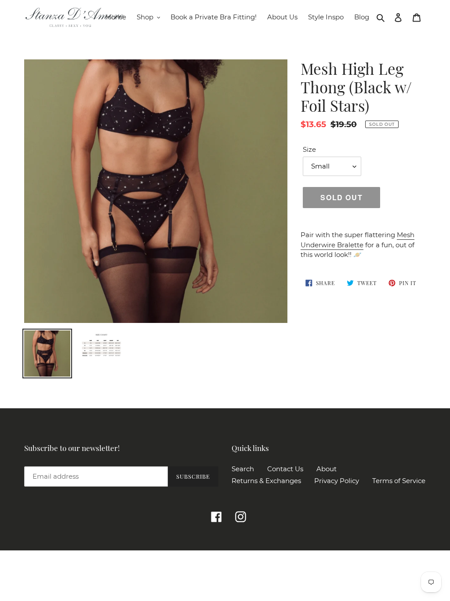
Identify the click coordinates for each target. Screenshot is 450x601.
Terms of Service (398, 480)
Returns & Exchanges (266, 480)
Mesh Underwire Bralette (357, 240)
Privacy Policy (336, 480)
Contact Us (285, 469)
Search (243, 469)
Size (309, 149)
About (326, 469)
